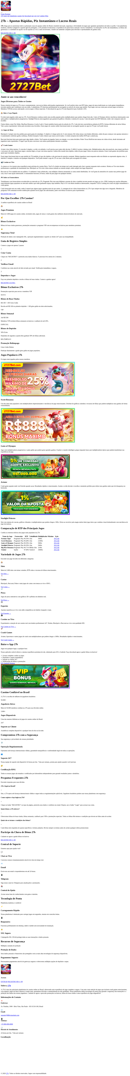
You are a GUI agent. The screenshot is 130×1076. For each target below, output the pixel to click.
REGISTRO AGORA (8, 283)
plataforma (13, 16)
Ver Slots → (5, 574)
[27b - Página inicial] (6, 10)
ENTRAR (4, 981)
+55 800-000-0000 (7, 1024)
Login (3, 14)
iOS (2, 663)
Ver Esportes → (6, 613)
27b (2, 16)
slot (8, 16)
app (32, 16)
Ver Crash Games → (7, 640)
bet (23, 16)
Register (7, 14)
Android (6, 663)
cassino (19, 16)
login (5, 16)
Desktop (12, 663)
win (35, 16)
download (28, 16)
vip (38, 16)
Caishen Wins (43, 16)
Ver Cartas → (5, 587)
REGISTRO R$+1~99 (8, 33)
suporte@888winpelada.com (10, 1015)
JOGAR (56, 538)
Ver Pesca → (5, 600)
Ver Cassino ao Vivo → (8, 626)
